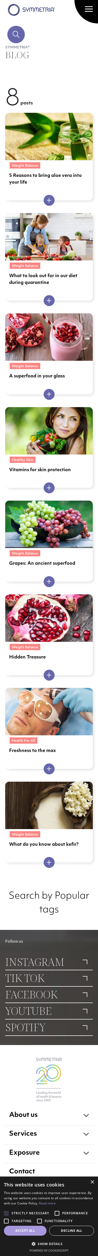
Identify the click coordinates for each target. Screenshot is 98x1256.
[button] (49, 1243)
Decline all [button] (71, 1230)
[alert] (49, 1216)
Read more (47, 1203)
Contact (22, 1171)
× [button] (92, 1182)
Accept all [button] (25, 1230)
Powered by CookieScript (49, 1250)
